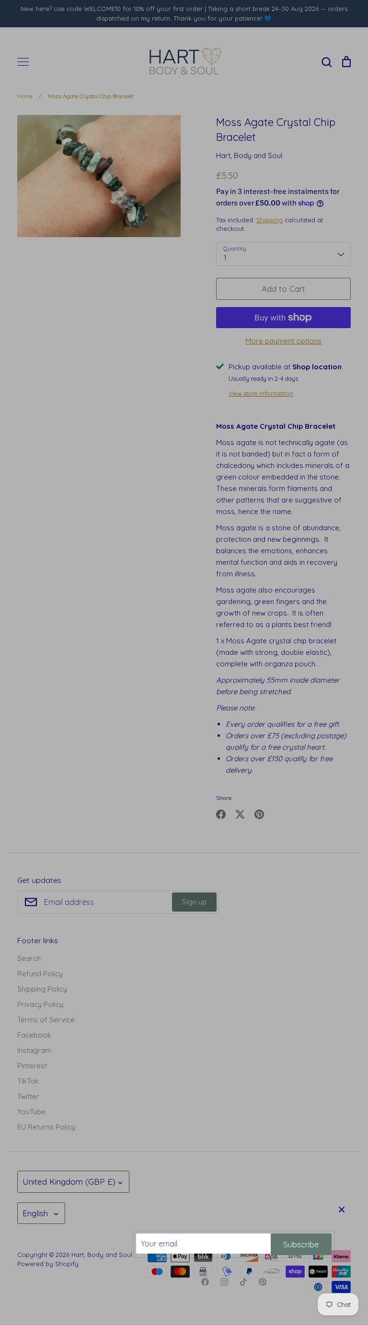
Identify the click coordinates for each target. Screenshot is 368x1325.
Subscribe (301, 1244)
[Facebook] (205, 1281)
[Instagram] (224, 1281)
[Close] (341, 1209)
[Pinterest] (262, 1281)
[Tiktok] (243, 1281)
